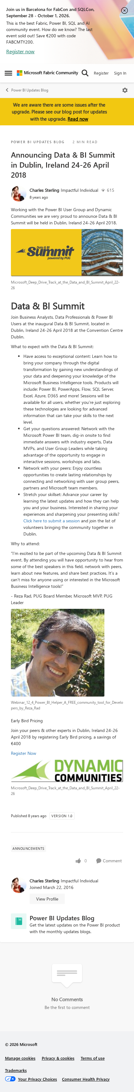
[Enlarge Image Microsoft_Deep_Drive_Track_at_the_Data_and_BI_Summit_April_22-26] (67, 252)
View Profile (47, 899)
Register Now (23, 753)
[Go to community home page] (47, 73)
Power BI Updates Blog (29, 90)
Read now (78, 119)
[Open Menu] (125, 90)
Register (101, 73)
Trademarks (16, 1070)
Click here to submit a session (51, 521)
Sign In (120, 73)
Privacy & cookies (58, 1058)
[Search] (85, 73)
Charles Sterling (44, 190)
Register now (20, 51)
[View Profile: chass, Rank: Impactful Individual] (18, 193)
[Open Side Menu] (8, 73)
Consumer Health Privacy (86, 1079)
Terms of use (93, 1058)
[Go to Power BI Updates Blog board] (18, 921)
